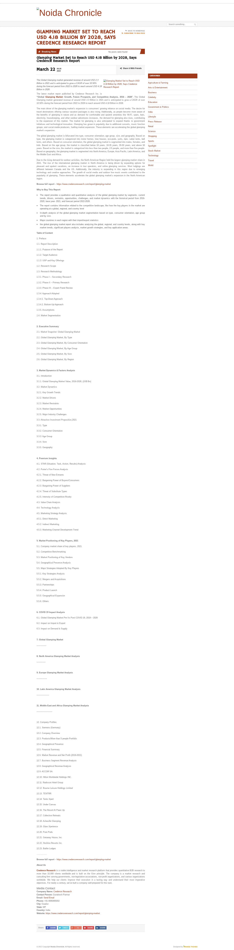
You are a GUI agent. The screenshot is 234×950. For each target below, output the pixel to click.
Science (152, 131)
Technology (153, 155)
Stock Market (154, 151)
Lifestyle (152, 116)
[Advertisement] (160, 11)
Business (152, 92)
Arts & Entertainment (157, 87)
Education (152, 102)
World (150, 165)
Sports (151, 141)
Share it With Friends (132, 68)
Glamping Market (54, 97)
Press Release (155, 121)
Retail (150, 126)
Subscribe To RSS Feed (134, 33)
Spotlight (152, 146)
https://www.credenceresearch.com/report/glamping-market (84, 184)
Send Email (49, 897)
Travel (151, 160)
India (150, 112)
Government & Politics (158, 107)
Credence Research (46, 870)
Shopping (152, 136)
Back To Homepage (136, 31)
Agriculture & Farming (158, 83)
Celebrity (152, 97)
